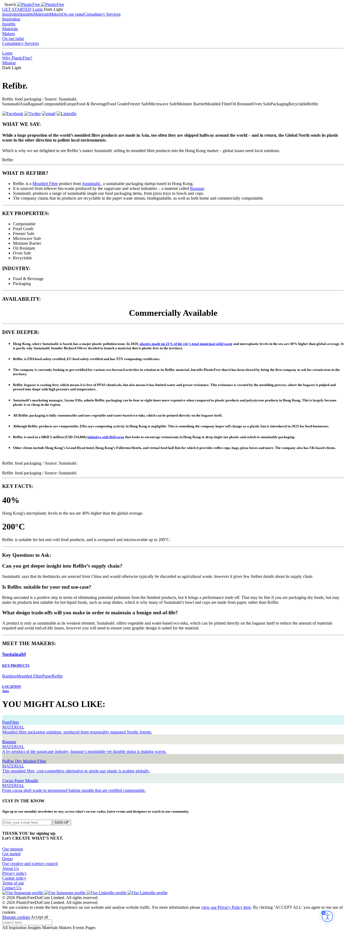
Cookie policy (14, 878)
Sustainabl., (92, 183)
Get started (11, 854)
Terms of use (13, 883)
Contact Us (11, 888)
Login (37, 9)
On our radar (73, 14)
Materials (41, 14)
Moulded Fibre (45, 183)
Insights (27, 14)
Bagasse (197, 188)
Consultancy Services (102, 14)
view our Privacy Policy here (226, 907)
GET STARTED (16, 9)
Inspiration (11, 14)
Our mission (12, 849)
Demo (7, 858)
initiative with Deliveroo (105, 437)
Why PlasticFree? (17, 58)
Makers (55, 14)
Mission (9, 63)
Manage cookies (16, 917)
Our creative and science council (30, 863)
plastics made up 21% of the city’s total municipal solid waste (186, 344)
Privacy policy (14, 873)
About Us (10, 868)
